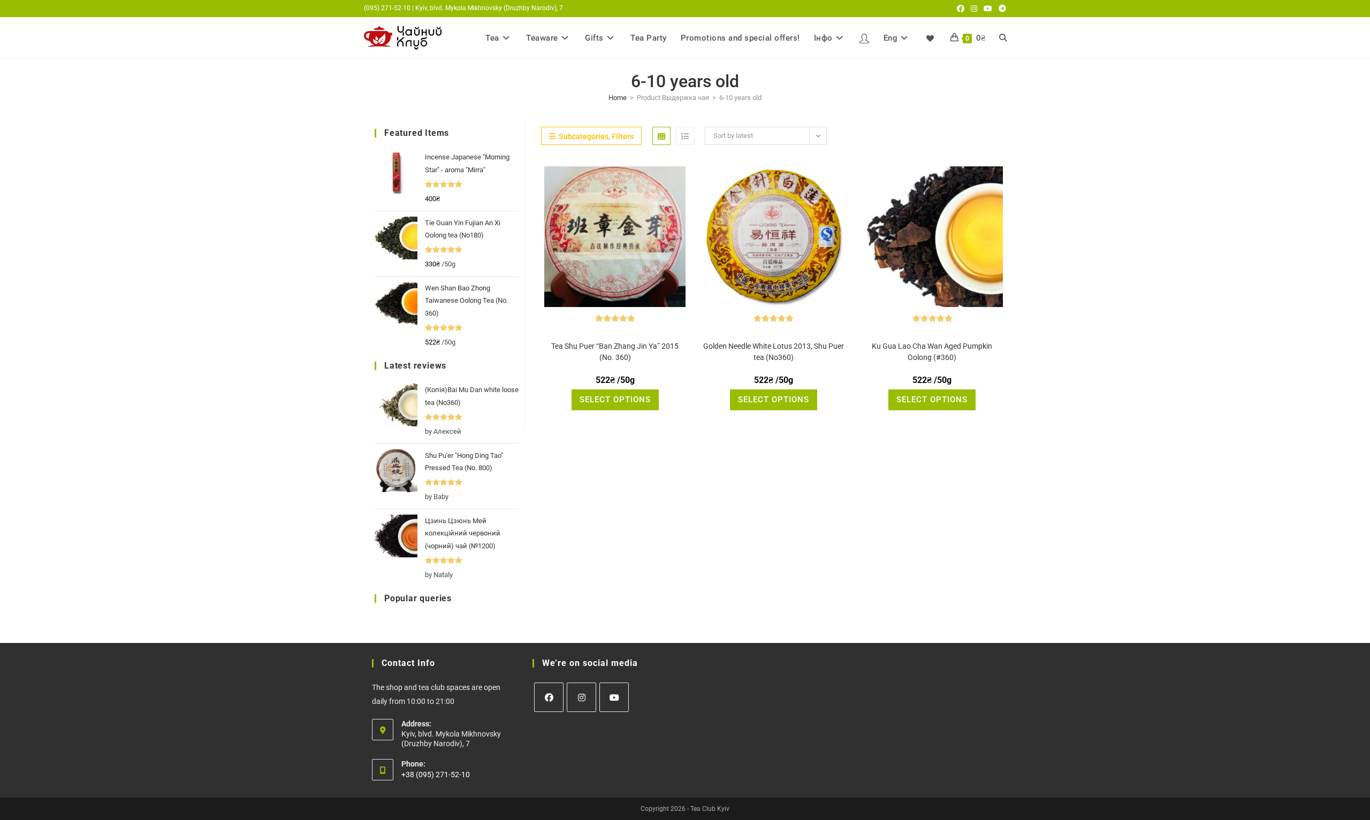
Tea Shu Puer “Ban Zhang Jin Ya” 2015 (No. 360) (615, 352)
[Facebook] (549, 697)
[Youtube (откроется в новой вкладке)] (987, 8)
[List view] (685, 136)
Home (617, 98)
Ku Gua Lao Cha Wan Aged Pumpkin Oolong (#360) (932, 352)
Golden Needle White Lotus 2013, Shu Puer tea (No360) (773, 352)
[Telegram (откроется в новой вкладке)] (1000, 8)
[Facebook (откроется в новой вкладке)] (961, 8)
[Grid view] (661, 136)
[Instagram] (581, 697)
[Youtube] (614, 697)
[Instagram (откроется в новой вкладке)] (974, 8)
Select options (615, 399)
